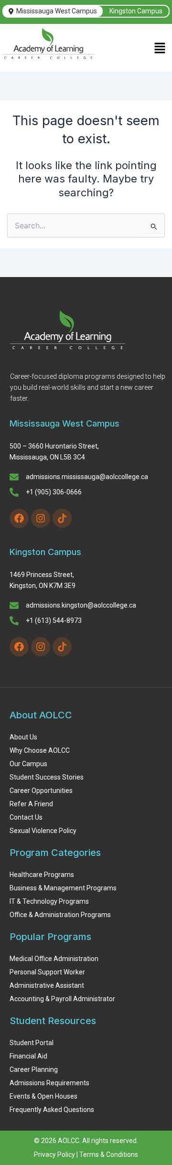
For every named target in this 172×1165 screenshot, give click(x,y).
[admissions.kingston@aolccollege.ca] (14, 606)
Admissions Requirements (49, 1083)
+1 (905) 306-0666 (54, 492)
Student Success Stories (47, 777)
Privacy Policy (54, 1154)
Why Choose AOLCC (40, 750)
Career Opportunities (41, 790)
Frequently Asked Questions (52, 1109)
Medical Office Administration (54, 958)
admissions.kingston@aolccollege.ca (81, 605)
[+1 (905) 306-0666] (14, 493)
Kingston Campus (135, 11)
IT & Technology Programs (49, 901)
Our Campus (28, 764)
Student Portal (32, 1043)
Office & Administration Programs (60, 915)
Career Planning (34, 1069)
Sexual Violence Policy (43, 830)
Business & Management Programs (63, 888)
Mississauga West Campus (56, 11)
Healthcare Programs (42, 874)
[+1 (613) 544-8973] (14, 621)
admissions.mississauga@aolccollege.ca (87, 477)
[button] (160, 49)
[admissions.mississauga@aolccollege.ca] (14, 477)
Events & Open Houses (43, 1096)
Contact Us (26, 817)
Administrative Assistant (47, 985)
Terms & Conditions (108, 1154)
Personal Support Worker (47, 972)
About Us (23, 737)
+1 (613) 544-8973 (54, 620)
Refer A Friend (31, 804)
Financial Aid (28, 1056)
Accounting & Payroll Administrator (62, 999)
